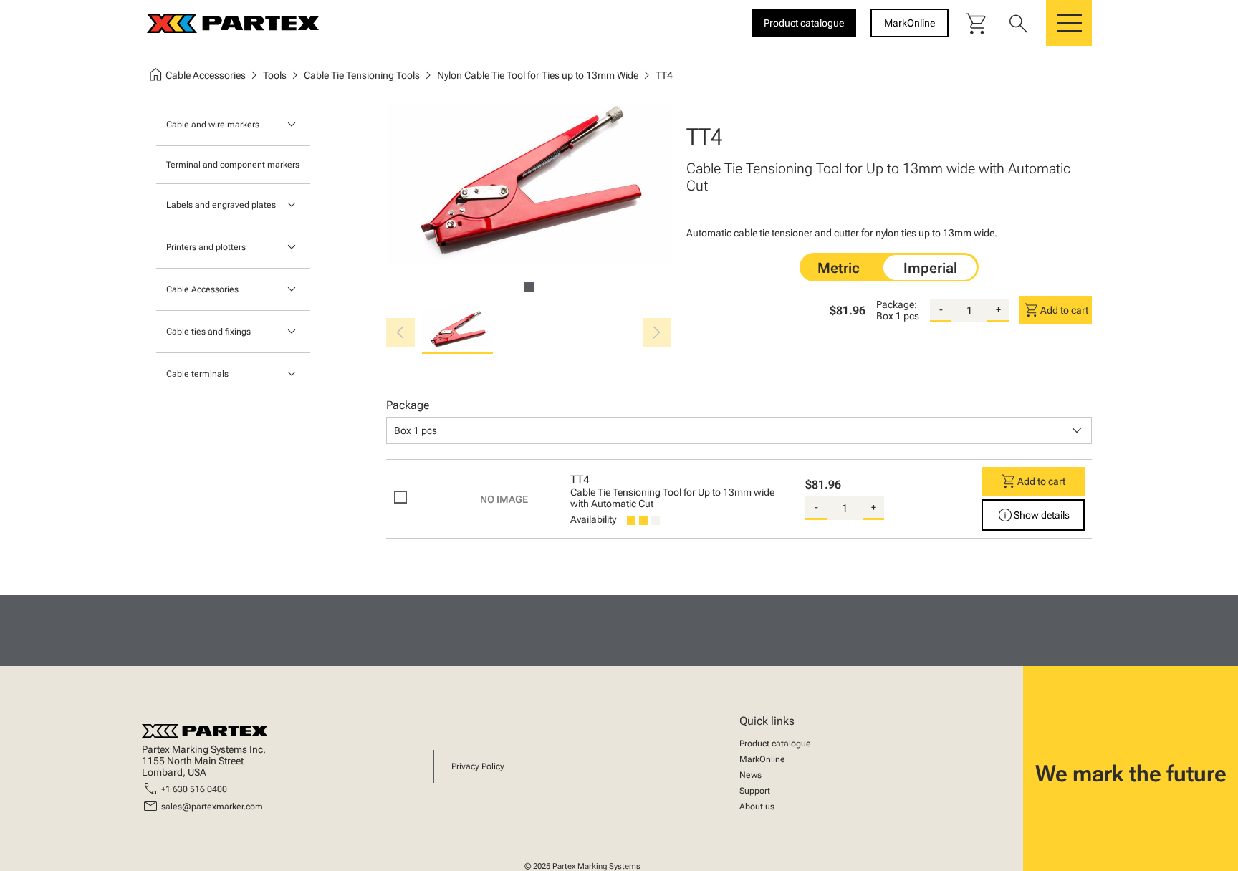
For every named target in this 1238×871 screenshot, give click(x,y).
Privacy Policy (477, 766)
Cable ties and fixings (208, 332)
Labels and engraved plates (221, 205)
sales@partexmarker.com (212, 807)
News (750, 775)
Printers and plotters (206, 247)
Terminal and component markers (232, 165)
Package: (896, 304)
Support (754, 791)
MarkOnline (762, 759)
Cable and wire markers (212, 125)
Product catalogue (775, 743)
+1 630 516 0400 (194, 789)
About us (756, 807)
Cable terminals (197, 374)
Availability (593, 519)
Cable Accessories (202, 289)
